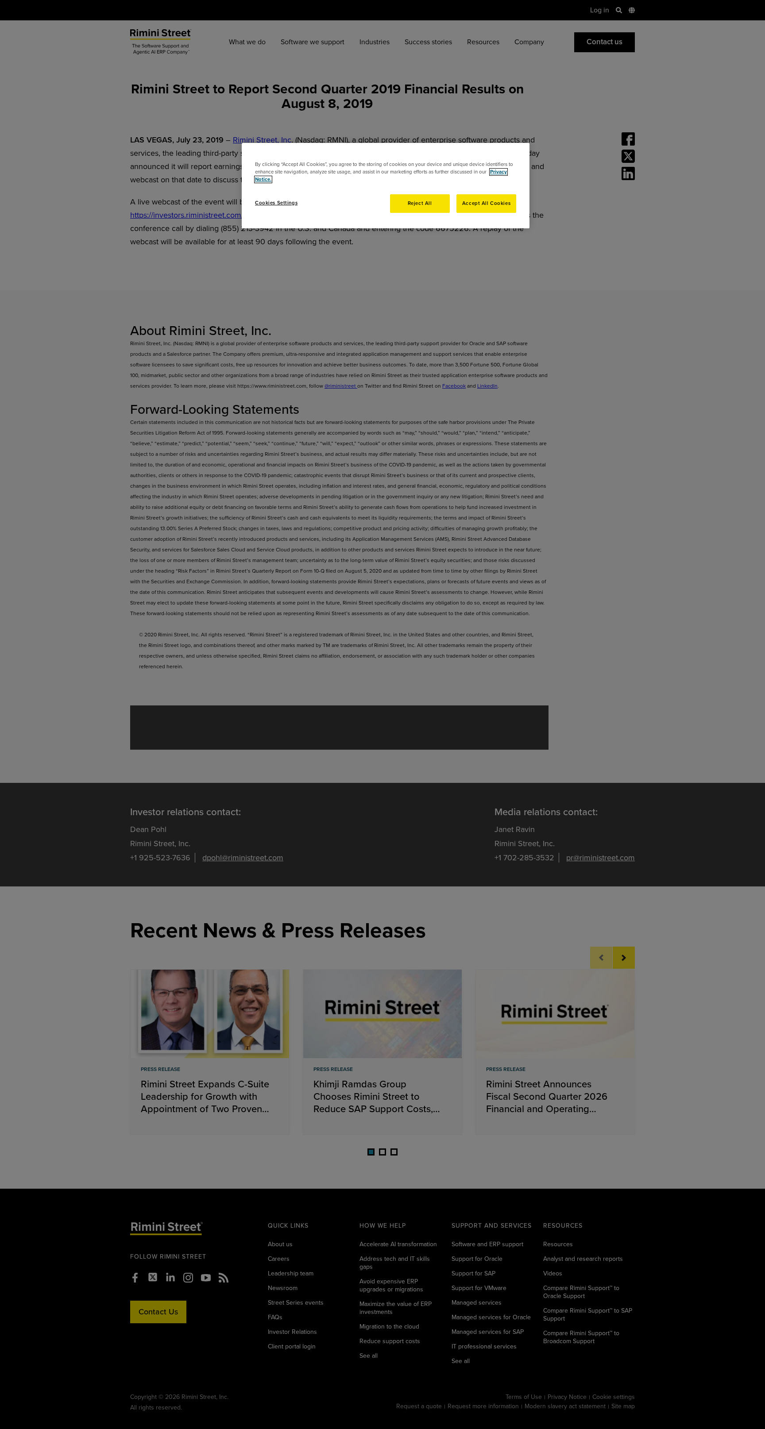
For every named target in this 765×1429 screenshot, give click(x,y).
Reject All (420, 203)
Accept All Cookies (486, 203)
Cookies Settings (276, 203)
